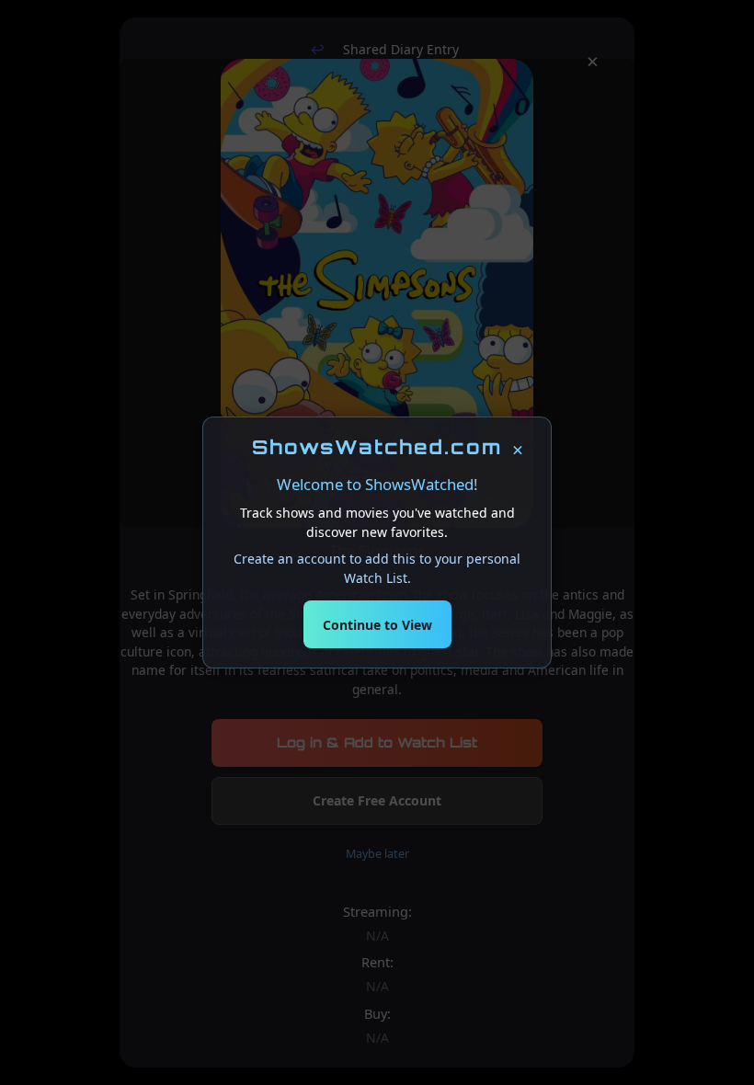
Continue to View (377, 625)
